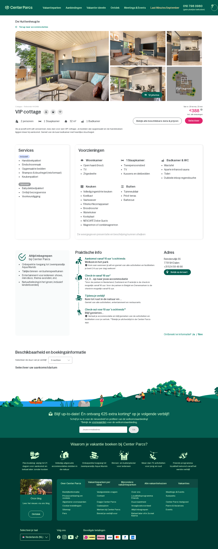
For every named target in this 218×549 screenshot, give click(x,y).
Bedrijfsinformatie (70, 492)
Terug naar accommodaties (33, 27)
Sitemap (66, 509)
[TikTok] (77, 537)
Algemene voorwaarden (74, 502)
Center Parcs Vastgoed (177, 502)
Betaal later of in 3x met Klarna (142, 514)
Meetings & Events (135, 7)
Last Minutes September (164, 7)
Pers (64, 513)
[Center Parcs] (18, 7)
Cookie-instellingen (71, 506)
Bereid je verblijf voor (107, 513)
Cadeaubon (103, 506)
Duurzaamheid (138, 502)
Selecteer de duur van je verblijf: (31, 360)
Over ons (135, 492)
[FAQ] (214, 7)
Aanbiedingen (74, 7)
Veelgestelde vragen (107, 492)
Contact (101, 496)
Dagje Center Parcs (106, 502)
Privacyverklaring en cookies (72, 497)
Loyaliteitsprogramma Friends (142, 497)
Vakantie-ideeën (96, 7)
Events (169, 509)
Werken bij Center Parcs (108, 509)
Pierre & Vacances (175, 506)
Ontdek (115, 7)
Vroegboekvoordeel (141, 506)
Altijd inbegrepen (139, 509)
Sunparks (170, 496)
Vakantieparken (52, 7)
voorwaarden (99, 422)
